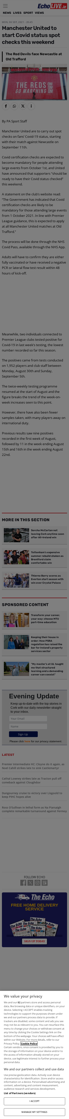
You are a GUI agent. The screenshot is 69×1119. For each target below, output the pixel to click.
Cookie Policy (29, 1043)
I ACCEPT (35, 1101)
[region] (34, 1055)
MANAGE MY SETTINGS (34, 1112)
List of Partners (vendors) (19, 1093)
